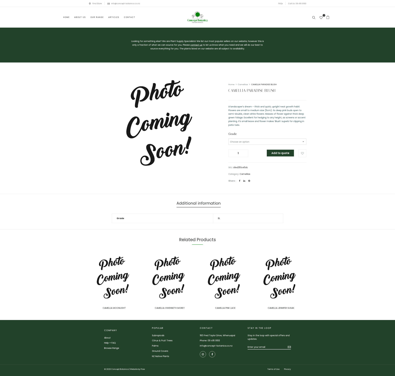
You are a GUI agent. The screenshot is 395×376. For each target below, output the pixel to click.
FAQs (280, 3)
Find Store (97, 3)
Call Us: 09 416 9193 (297, 3)
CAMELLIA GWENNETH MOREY (170, 308)
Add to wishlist (302, 153)
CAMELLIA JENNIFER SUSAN (281, 308)
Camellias (243, 84)
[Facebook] (239, 180)
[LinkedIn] (244, 180)
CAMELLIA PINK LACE (225, 308)
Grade (232, 133)
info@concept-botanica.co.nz (125, 3)
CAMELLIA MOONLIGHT (114, 308)
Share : (232, 180)
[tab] (199, 204)
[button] (329, 17)
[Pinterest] (249, 180)
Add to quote (280, 153)
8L (219, 218)
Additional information (199, 203)
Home (231, 84)
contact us (196, 44)
